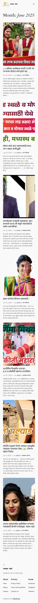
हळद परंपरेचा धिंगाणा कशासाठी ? (16, 298)
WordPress (16, 599)
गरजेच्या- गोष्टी (13, 4)
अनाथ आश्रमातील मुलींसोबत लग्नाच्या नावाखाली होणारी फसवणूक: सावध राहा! (19, 525)
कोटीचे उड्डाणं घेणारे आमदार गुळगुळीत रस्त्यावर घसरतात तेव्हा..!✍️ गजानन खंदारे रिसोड (19, 449)
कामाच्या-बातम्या (27, 230)
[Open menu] (34, 4)
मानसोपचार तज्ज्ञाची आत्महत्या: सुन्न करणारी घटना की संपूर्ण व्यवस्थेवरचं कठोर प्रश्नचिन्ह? (17, 224)
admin (19, 75)
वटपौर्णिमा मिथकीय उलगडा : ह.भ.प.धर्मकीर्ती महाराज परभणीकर (16, 370)
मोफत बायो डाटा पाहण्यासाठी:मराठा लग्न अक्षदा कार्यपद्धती (17, 147)
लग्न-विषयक (26, 75)
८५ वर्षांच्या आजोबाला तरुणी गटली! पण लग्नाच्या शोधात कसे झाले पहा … (18, 70)
